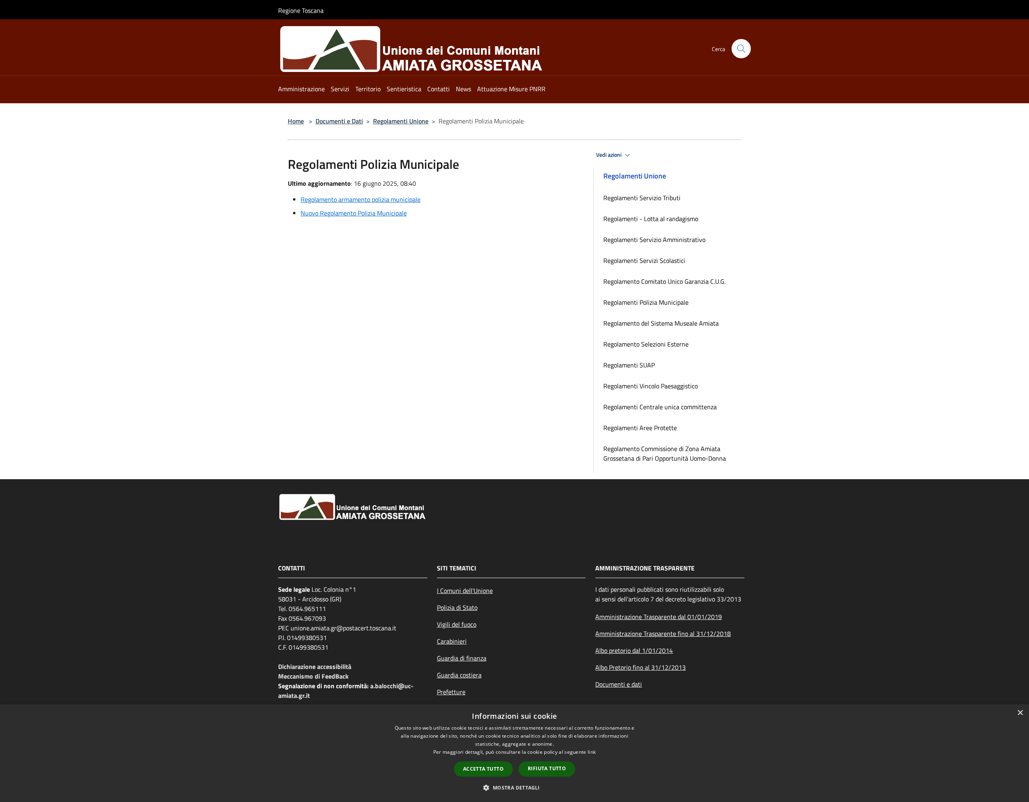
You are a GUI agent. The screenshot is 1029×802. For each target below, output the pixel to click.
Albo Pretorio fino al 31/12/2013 (640, 667)
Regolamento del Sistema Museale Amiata (661, 323)
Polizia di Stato (457, 607)
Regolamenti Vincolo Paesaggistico (650, 386)
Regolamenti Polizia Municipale (646, 302)
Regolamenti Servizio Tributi (642, 198)
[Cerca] (741, 48)
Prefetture (451, 692)
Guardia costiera (459, 675)
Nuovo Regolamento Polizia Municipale (354, 213)
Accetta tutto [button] (483, 768)
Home (296, 121)
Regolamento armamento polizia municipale (360, 199)
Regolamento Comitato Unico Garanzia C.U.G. (664, 281)
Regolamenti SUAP (629, 365)
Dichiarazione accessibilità (314, 666)
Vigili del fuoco (456, 624)
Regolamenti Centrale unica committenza (660, 407)
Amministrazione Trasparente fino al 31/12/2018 (663, 633)
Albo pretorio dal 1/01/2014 (634, 650)
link (592, 752)
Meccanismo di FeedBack (313, 676)
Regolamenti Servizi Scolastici (644, 260)
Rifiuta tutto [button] (547, 768)
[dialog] (514, 753)
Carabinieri (452, 641)
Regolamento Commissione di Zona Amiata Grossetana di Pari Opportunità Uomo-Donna (664, 453)
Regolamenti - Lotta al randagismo (650, 219)
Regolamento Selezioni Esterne (646, 344)
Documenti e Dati (339, 121)
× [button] (1020, 713)
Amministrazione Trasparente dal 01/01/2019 (658, 616)
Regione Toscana (301, 10)
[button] (514, 787)
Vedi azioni (609, 154)
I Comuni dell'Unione (465, 590)
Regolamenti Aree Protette (640, 428)
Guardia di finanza (461, 658)
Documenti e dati (618, 684)
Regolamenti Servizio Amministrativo (654, 239)
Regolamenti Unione (400, 121)
